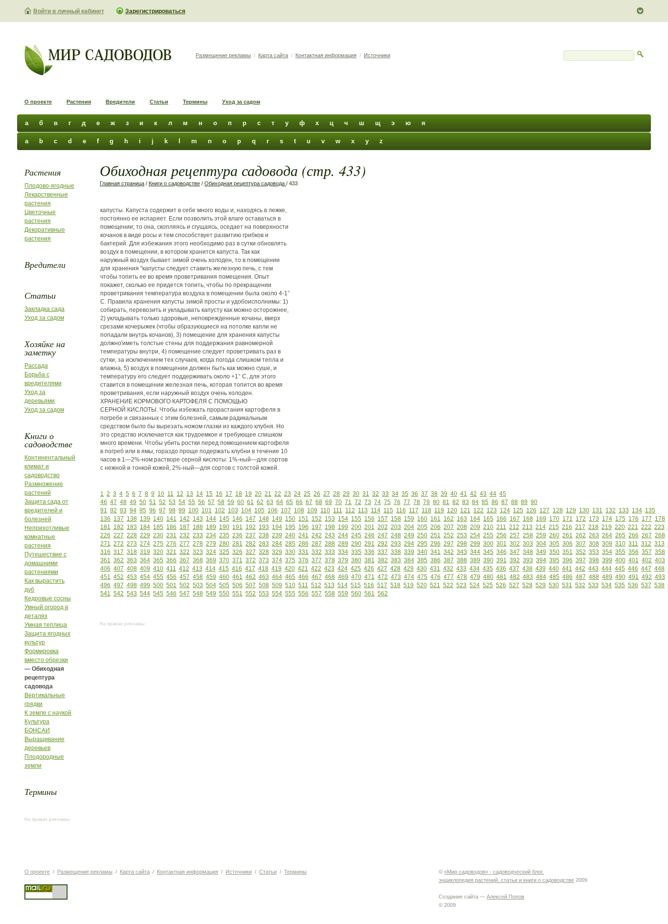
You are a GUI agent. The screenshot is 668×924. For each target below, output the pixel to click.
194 (277, 527)
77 (406, 502)
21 (268, 493)
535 (620, 585)
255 (488, 535)
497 (118, 585)
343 (462, 552)
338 (396, 552)
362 (118, 560)
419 (276, 568)
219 (606, 527)
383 (396, 560)
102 (220, 510)
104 (246, 510)
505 (224, 585)
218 (593, 527)
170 (554, 518)
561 (369, 593)
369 (211, 560)
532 (580, 585)
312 (646, 543)
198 (330, 527)
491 (633, 576)
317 (118, 552)
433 (461, 568)
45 (502, 493)
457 (184, 576)
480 (488, 576)
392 (515, 560)
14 (199, 493)
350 (554, 552)
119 (439, 510)
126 (531, 510)
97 (162, 510)
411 (171, 568)
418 (263, 568)
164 (475, 518)
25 (307, 493)
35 (404, 493)
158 (396, 518)
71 (348, 502)
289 (343, 543)
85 (485, 502)
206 (435, 527)
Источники (377, 55)
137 (118, 518)
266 (633, 535)
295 (422, 543)
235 (224, 535)
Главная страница (122, 183)
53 (172, 502)
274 (145, 543)
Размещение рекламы (223, 55)
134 (637, 510)
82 (455, 502)
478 (462, 576)
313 (659, 543)
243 (330, 535)
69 (328, 502)
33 (385, 493)
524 (474, 585)
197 (317, 527)
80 (436, 502)
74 (377, 502)
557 (317, 593)
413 (197, 568)
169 (541, 518)
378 (330, 560)
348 (528, 552)
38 (434, 493)
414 (210, 568)
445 (620, 568)
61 (250, 502)
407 (118, 568)
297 (449, 543)
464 (277, 576)
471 (369, 576)
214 (540, 527)
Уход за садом (241, 102)
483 (528, 576)
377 (317, 560)
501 (171, 585)
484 (541, 576)
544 (145, 593)
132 (610, 510)
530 (554, 585)
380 (356, 560)
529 (540, 585)
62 (260, 502)
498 (132, 585)
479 (475, 576)
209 (475, 527)
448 (659, 568)
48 (123, 502)
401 (633, 560)
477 (449, 576)
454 (145, 576)
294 (409, 543)
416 (237, 568)
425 (356, 568)
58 (221, 502)
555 (290, 593)
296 (435, 543)
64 (279, 502)
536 (633, 585)
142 (184, 518)
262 (581, 535)
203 (396, 527)
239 (277, 535)
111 (337, 510)
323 (198, 552)
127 (544, 510)
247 (383, 535)
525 (488, 585)
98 (172, 510)
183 (132, 527)
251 (435, 535)
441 (567, 568)
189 (211, 527)
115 (388, 510)
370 (224, 560)
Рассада (36, 365)
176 (633, 518)
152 (317, 518)
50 (142, 502)
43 (483, 493)
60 (240, 502)
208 (462, 527)
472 (383, 576)
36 (414, 493)
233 (198, 535)
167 (515, 518)
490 (620, 576)
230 (158, 535)
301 (501, 543)
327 (250, 552)
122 (478, 510)
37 (424, 493)
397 (581, 560)
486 (567, 576)
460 (224, 576)
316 (105, 552)
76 (397, 502)
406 (105, 568)
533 (593, 585)
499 (145, 585)
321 (171, 552)
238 (264, 535)
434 (474, 568)
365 (158, 560)
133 (624, 510)
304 (541, 543)
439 (540, 568)
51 (152, 502)
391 (501, 560)
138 (132, 518)
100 (193, 510)
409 (145, 568)
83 (465, 502)
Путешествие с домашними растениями (45, 563)
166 (501, 518)
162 (449, 518)
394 (541, 560)
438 (527, 568)
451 (105, 576)
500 (158, 585)
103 (233, 510)
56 (201, 502)
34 (395, 493)
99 (181, 510)
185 (158, 527)
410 (158, 568)
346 (501, 552)
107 (286, 510)
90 (534, 502)
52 (162, 502)
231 (171, 535)
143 (198, 518)
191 (237, 527)
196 (303, 527)
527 (514, 585)
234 (211, 535)
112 (350, 510)
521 (435, 585)
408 (132, 568)
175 (620, 518)
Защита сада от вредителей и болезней (46, 510)
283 (264, 543)
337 (383, 552)
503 (198, 585)
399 (607, 560)
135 (650, 510)
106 (272, 510)
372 (250, 560)
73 (367, 502)
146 (237, 518)
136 (105, 518)
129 (571, 510)
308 (594, 543)
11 (170, 493)
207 (449, 527)
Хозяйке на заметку (44, 348)
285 (290, 543)
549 (211, 593)
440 (554, 568)
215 (554, 527)
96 (152, 510)
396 (567, 560)
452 (118, 576)
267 (647, 535)
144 (211, 518)
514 (342, 585)
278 (198, 543)
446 (633, 568)
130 (584, 510)
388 (462, 560)
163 (462, 518)
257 (515, 535)
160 (422, 518)
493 (660, 576)
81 (446, 502)
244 (343, 535)
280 (224, 543)
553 (264, 593)
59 (230, 502)
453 (132, 576)
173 (594, 518)
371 (237, 560)
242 (317, 535)
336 (369, 552)
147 (250, 518)
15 (209, 493)
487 (581, 576)
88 (514, 502)
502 (184, 585)
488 (594, 576)
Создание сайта (458, 897)
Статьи (159, 102)
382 (383, 560)
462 (250, 576)
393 (528, 560)
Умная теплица (45, 624)
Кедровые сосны (47, 598)
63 (270, 502)
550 (224, 593)
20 (258, 493)
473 (396, 576)
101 (206, 510)
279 (211, 543)
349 (541, 552)
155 (356, 518)
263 (594, 535)
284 (277, 543)
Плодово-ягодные (49, 185)
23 (287, 493)
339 (409, 552)
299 (475, 543)
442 (580, 568)
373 (264, 560)
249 (409, 535)
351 (567, 552)
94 (133, 510)
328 (264, 552)
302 (515, 543)
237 (250, 535)
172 (581, 518)
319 (145, 552)
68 (318, 502)
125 (518, 510)
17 (228, 493)
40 (453, 493)
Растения (79, 102)
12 (180, 493)
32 (375, 493)
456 (171, 576)
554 (277, 593)
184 (145, 527)
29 (346, 493)
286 (303, 543)
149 (277, 518)
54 (181, 502)
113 (363, 510)
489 (607, 576)
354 (607, 552)
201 (369, 527)
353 (594, 552)
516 (369, 585)
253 (462, 535)
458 (198, 576)
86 (494, 502)
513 (329, 585)
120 (452, 510)
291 (369, 543)
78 (416, 502)
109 (312, 510)
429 (408, 568)
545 (158, 593)
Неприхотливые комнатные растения (46, 537)
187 (184, 527)
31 (365, 493)
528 (527, 585)
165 (488, 518)
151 (303, 518)
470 (356, 576)
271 (105, 543)
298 (462, 543)
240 (290, 535)
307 (581, 543)
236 (237, 535)
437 (514, 568)
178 (660, 518)
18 (238, 493)
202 (383, 527)
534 (606, 585)
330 (290, 552)
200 (356, 527)
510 (290, 585)
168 (528, 518)
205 (422, 527)
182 (118, 527)
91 (103, 510)
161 (435, 518)
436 (501, 568)
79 (426, 502)
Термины (195, 102)
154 (343, 518)
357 (647, 552)
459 (211, 576)
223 (659, 527)
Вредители (120, 102)
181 (105, 527)
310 (620, 543)
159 (409, 518)
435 (488, 568)
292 (383, 543)
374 (277, 560)
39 (444, 493)
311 (633, 543)
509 (277, 585)
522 (448, 585)
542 (118, 593)
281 (237, 543)
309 (607, 543)
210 (488, 527)
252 (449, 535)
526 (501, 585)
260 (554, 535)
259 (541, 535)
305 (554, 543)
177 (647, 518)
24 (297, 493)
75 (387, 502)
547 (184, 593)
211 (501, 527)
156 (369, 518)
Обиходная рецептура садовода (245, 183)
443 (593, 568)
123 (492, 510)
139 (145, 518)
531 (567, 585)
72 (358, 502)
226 (105, 535)
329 (277, 552)
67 (309, 502)
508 (264, 585)
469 (343, 576)
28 (336, 493)
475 (422, 576)
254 (475, 535)
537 (646, 585)
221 (633, 527)
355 (620, 552)
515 (356, 585)
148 (264, 518)
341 (435, 552)
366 (171, 560)
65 (289, 502)
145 (224, 518)
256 (501, 535)
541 (105, 593)
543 (132, 593)
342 (449, 552)
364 (145, 560)
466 (303, 576)
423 (329, 568)
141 (171, 518)
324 (211, 552)
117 (414, 510)
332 (317, 552)
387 (449, 560)
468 (330, 576)
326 (237, 552)
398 (594, 560)
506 (237, 585)
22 (277, 493)
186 (171, 527)
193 (264, 527)
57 (211, 502)
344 (475, 552)
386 (435, 560)
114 (375, 510)
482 (515, 576)
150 (290, 518)
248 (396, 535)
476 (435, 576)
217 (580, 527)
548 (198, 593)
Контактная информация (325, 55)
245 (356, 535)
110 (325, 510)
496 (105, 585)
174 (607, 518)
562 (383, 593)
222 (646, 527)
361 (105, 560)
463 (264, 576)
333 (330, 552)
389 (475, 560)
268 (660, 535)
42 (473, 493)
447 (646, 568)
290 (356, 543)
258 (528, 535)
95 (142, 510)
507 (250, 585)
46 (103, 502)
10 (160, 493)
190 (224, 527)
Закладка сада (44, 309)
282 (250, 543)
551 (237, 593)
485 (554, 576)
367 (184, 560)
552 (250, 593)
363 (132, 560)
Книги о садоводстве (48, 440)
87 (504, 502)
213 (527, 527)
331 (303, 552)
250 (422, 535)
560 (356, 593)
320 (158, 552)
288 (330, 543)
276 (171, 543)
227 (118, 535)
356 (633, 552)
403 (660, 560)
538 (659, 585)
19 (248, 493)
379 (343, 560)
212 (514, 527)
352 (581, 552)
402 (647, 560)
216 (567, 527)
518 (395, 585)
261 (567, 535)
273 (132, 543)
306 (567, 543)
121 (465, 510)
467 (317, 576)
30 (356, 493)
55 (191, 502)
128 (558, 510)
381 (369, 560)
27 (326, 493)
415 (224, 568)
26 (316, 493)
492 (647, 576)
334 (343, 552)
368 (198, 560)
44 (493, 493)
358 (660, 552)
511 (303, 585)
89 (524, 502)
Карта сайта (273, 55)
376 (303, 560)
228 (132, 535)
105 (259, 510)
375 (290, 560)
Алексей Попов (505, 897)
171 (567, 518)
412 (184, 568)
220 (620, 527)
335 (356, 552)
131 (597, 510)
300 (488, 543)
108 (299, 510)
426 (369, 568)
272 (118, 543)
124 (505, 510)
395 (554, 560)
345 (488, 552)
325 (224, 552)
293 (396, 543)
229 (145, 535)
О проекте (38, 102)
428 (395, 568)
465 (290, 576)
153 (330, 518)
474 (409, 576)
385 (422, 560)
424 (342, 568)
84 (475, 502)
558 (330, 593)
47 (113, 502)
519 (408, 585)
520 (422, 585)
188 (198, 527)
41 (463, 493)
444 (606, 568)
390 (488, 560)
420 (290, 568)
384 (409, 560)
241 (303, 535)
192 (250, 527)
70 (338, 502)
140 (158, 518)
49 (133, 502)
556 (303, 593)
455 (158, 576)
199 (343, 527)
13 (189, 493)
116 (401, 510)
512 (316, 585)
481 (501, 576)
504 (211, 585)
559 (343, 593)
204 (409, 527)
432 (448, 568)
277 (184, 543)
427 (382, 568)
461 (237, 576)
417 (250, 568)
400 (620, 560)
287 (317, 543)
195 (290, 527)
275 (158, 543)
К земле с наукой (47, 712)
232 (184, 535)
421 (303, 568)
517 (382, 585)
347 (515, 552)
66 (299, 502)
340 (422, 552)
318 (132, 552)
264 (607, 535)
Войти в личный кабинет (68, 11)
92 (113, 510)
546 (171, 593)
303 (528, 543)
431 (435, 568)
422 (316, 568)
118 (426, 510)
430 (422, 568)
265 (620, 535)
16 (219, 493)
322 (184, 552)
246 (369, 535)
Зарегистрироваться (155, 11)
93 (123, 510)
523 (461, 585)
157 (383, 518)
